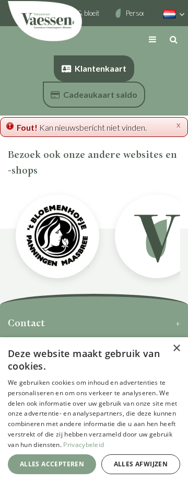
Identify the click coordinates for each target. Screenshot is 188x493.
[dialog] (94, 415)
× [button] (176, 348)
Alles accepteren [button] (52, 464)
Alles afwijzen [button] (141, 464)
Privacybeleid (83, 444)
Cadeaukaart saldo (100, 94)
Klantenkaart (100, 68)
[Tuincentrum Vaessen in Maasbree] (45, 21)
